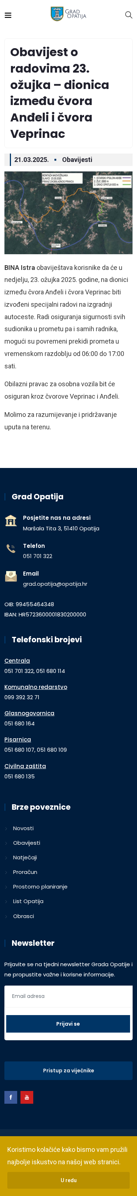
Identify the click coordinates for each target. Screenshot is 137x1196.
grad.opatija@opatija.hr (55, 584)
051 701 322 (37, 556)
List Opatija (28, 901)
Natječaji (25, 857)
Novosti (23, 828)
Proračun (25, 872)
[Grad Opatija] (68, 14)
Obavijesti (77, 159)
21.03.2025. (31, 159)
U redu (69, 1180)
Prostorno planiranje (40, 886)
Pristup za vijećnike (68, 1070)
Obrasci (23, 916)
